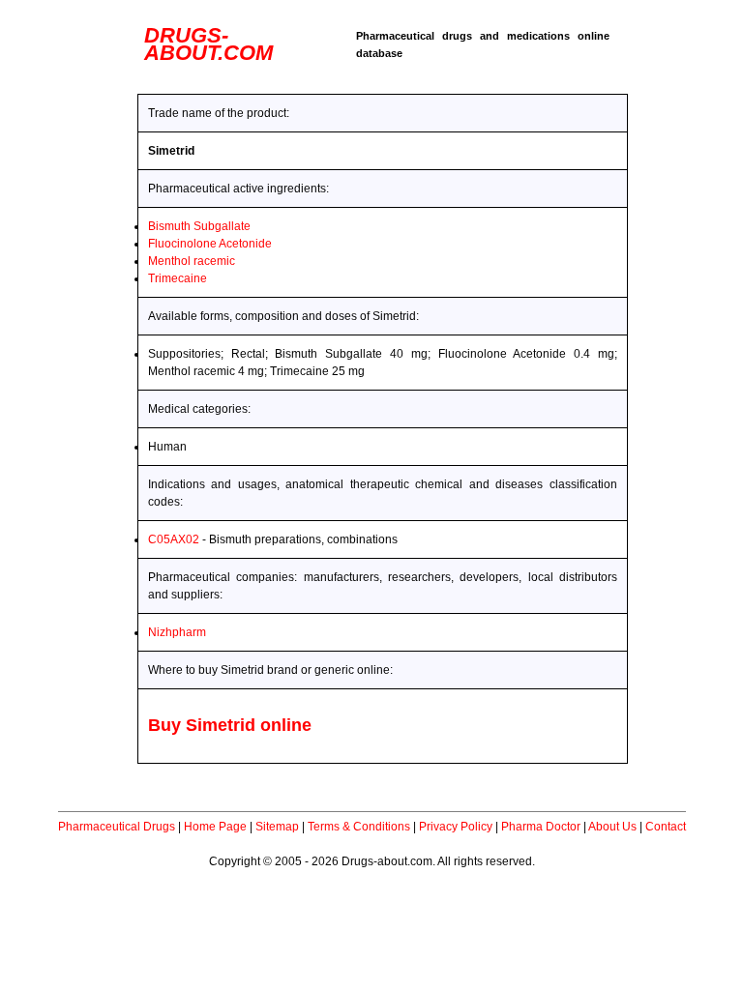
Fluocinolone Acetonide (210, 243)
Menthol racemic (191, 261)
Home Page (215, 826)
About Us (612, 826)
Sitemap (277, 826)
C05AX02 (173, 539)
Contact (665, 826)
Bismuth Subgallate (199, 226)
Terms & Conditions (359, 826)
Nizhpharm (177, 632)
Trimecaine (177, 278)
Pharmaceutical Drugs (116, 826)
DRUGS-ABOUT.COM (208, 44)
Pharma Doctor (540, 826)
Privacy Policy (455, 826)
